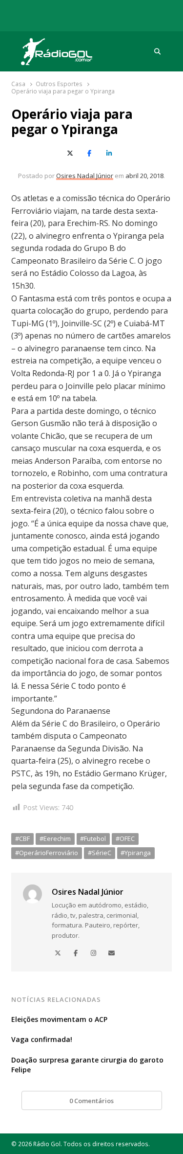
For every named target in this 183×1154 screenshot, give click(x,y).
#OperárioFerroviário (46, 852)
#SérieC (99, 852)
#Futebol (93, 838)
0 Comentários (91, 1100)
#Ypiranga (136, 852)
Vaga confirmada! (41, 1039)
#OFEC (125, 838)
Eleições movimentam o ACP (59, 1019)
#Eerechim (55, 838)
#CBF (22, 838)
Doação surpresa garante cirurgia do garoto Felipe (87, 1064)
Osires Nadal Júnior (84, 175)
